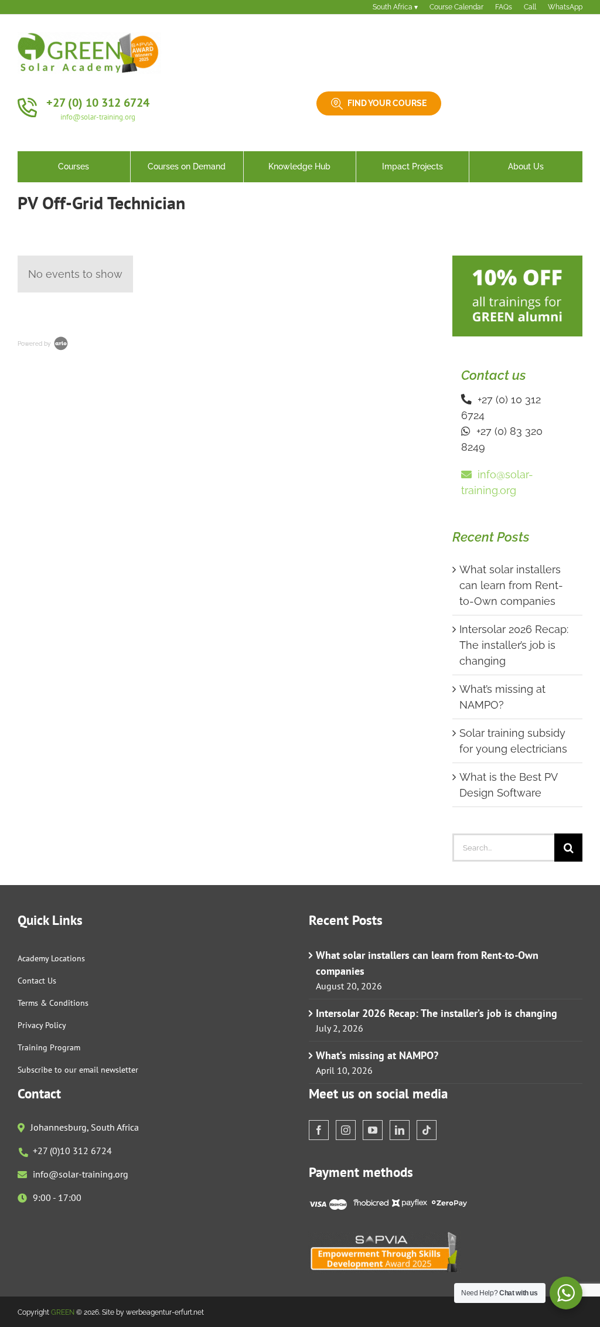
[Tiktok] (427, 1130)
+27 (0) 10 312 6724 (97, 102)
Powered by (35, 344)
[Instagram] (346, 1130)
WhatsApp (565, 7)
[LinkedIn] (400, 1130)
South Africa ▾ (395, 7)
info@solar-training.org (97, 117)
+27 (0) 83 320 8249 (502, 439)
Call (530, 7)
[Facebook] (319, 1130)
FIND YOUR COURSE (387, 103)
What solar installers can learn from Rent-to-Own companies (511, 585)
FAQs (503, 7)
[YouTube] (373, 1130)
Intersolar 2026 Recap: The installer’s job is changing (513, 645)
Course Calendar (456, 7)
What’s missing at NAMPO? (377, 1055)
